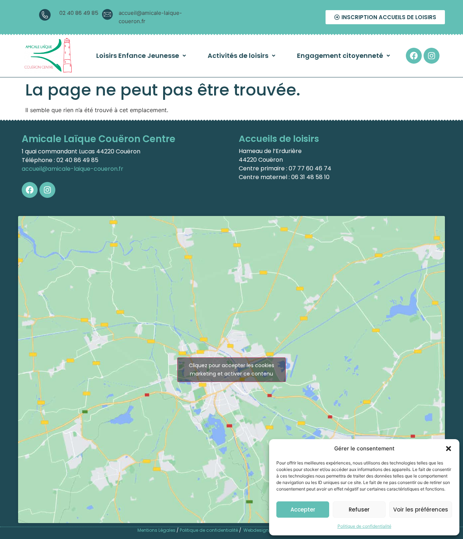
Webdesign (256, 530)
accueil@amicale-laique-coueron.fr (72, 169)
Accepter (302, 509)
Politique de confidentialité (364, 526)
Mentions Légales (156, 530)
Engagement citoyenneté (340, 55)
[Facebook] (414, 56)
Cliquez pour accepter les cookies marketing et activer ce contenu (231, 369)
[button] (448, 448)
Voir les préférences (420, 509)
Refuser (359, 509)
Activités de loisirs (238, 55)
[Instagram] (431, 56)
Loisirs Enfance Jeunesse (137, 55)
